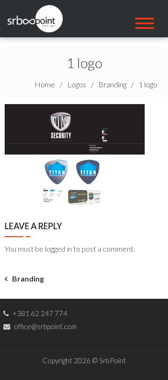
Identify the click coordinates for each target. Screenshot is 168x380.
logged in (58, 248)
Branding (28, 278)
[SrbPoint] (38, 17)
